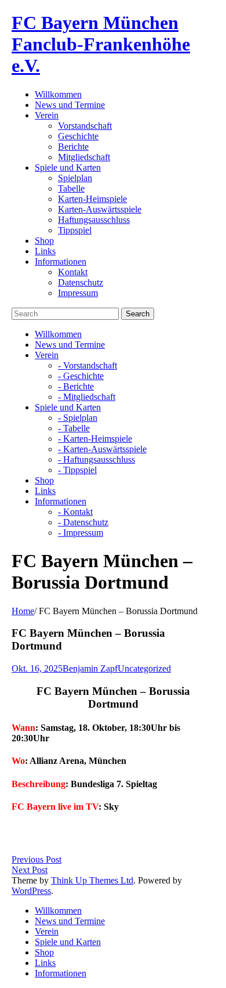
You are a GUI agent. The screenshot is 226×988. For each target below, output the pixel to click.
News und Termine (70, 105)
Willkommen (58, 94)
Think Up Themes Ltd (92, 880)
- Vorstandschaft (87, 365)
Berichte (73, 147)
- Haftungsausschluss (96, 459)
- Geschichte (81, 376)
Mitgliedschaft (84, 157)
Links (45, 251)
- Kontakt (75, 512)
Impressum (78, 293)
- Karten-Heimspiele (95, 438)
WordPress (31, 891)
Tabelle (71, 188)
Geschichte (78, 136)
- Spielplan (77, 418)
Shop (44, 241)
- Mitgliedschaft (86, 397)
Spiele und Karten (68, 167)
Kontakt (73, 272)
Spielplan (75, 178)
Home (23, 611)
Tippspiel (75, 230)
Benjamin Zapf (90, 668)
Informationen (60, 261)
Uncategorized (144, 668)
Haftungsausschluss (94, 220)
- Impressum (80, 533)
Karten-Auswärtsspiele (99, 209)
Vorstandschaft (85, 126)
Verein (47, 115)
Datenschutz (80, 282)
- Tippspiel (77, 470)
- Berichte (76, 386)
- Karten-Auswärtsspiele (102, 449)
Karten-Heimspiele (92, 199)
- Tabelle (74, 428)
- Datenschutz (83, 522)
